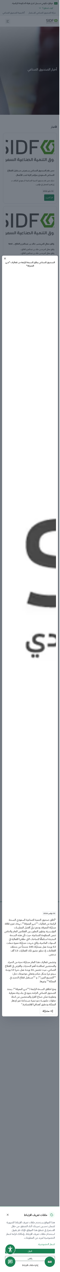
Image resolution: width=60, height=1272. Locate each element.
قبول (30, 1251)
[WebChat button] (10, 1262)
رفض (30, 1258)
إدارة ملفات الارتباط (30, 1265)
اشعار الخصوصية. (46, 1244)
